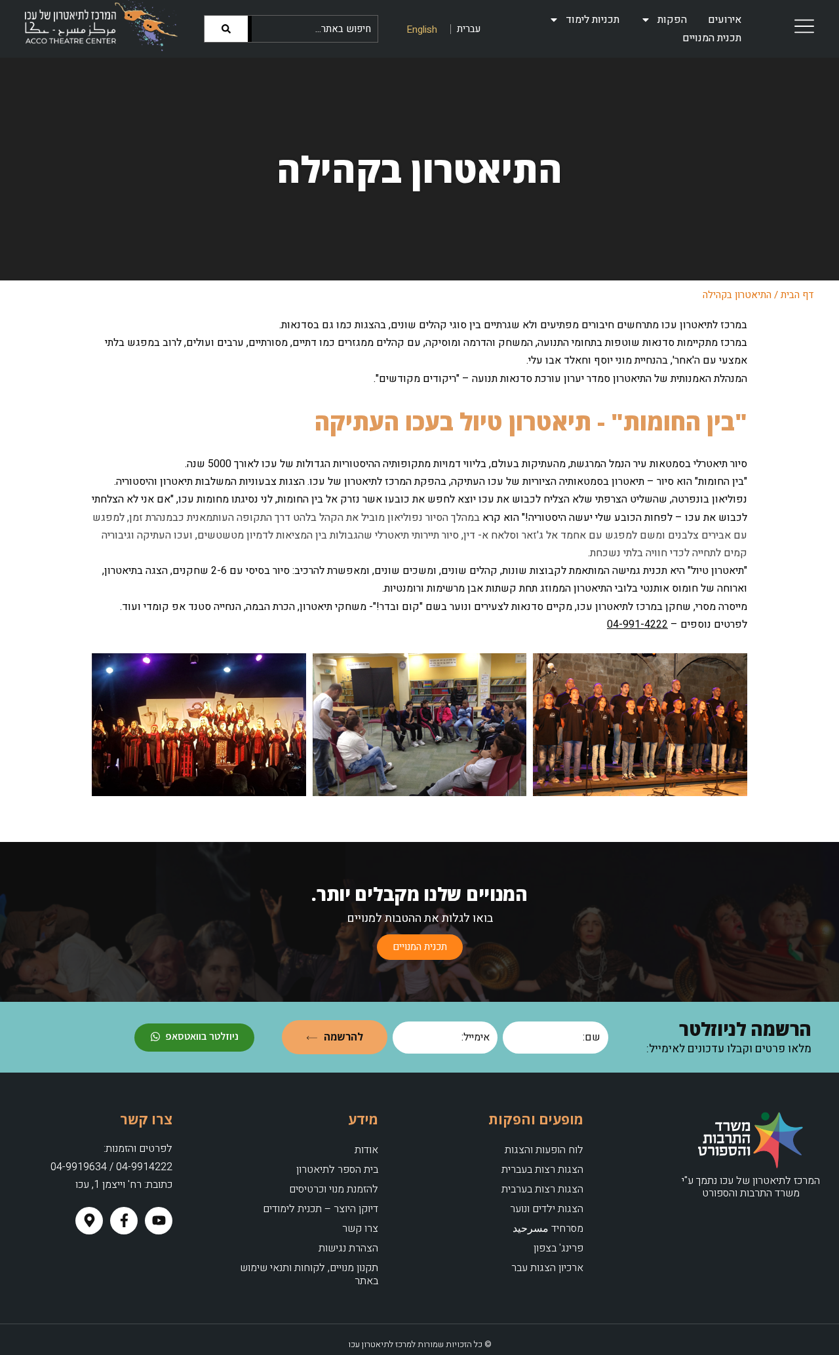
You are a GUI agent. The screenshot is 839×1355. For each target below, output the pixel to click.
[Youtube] (158, 1220)
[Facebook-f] (124, 1220)
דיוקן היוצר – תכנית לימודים (320, 1209)
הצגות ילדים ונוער (546, 1209)
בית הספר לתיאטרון (337, 1169)
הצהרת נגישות (348, 1248)
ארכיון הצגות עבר (547, 1268)
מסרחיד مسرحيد (548, 1228)
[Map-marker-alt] (89, 1220)
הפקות (672, 20)
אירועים (724, 20)
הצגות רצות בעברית (542, 1169)
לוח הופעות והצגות (544, 1150)
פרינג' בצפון (558, 1248)
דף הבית (797, 295)
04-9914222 (144, 1167)
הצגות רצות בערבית (542, 1189)
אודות (366, 1150)
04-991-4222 (637, 624)
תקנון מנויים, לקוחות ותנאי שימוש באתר (309, 1274)
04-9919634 (78, 1167)
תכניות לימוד (592, 20)
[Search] (228, 29)
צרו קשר (360, 1228)
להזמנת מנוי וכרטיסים (333, 1189)
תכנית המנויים (711, 38)
